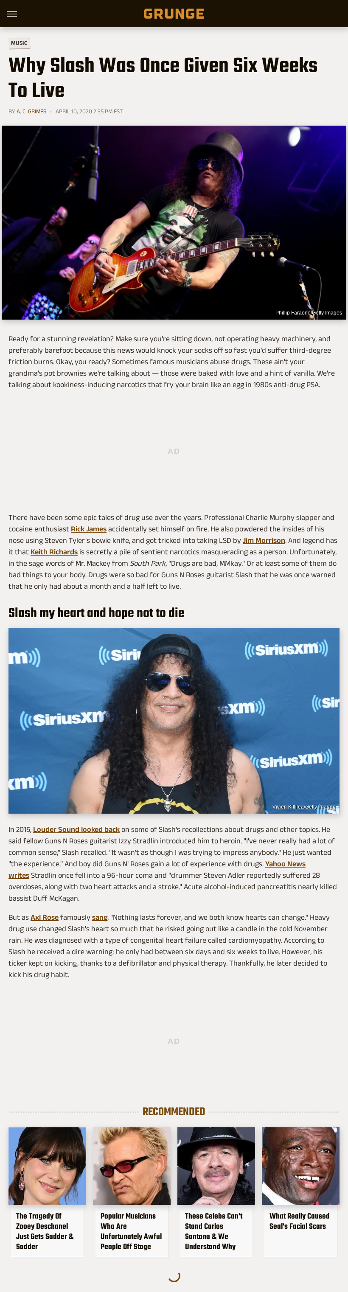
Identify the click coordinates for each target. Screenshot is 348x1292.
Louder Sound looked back (76, 829)
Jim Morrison (264, 540)
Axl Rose (45, 917)
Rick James (89, 529)
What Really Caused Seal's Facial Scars (299, 1221)
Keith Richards (54, 552)
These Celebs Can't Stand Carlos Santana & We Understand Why (213, 1231)
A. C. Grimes (31, 111)
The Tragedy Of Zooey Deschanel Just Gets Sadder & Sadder (44, 1231)
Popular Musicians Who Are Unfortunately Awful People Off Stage (131, 1231)
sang (99, 917)
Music (19, 43)
